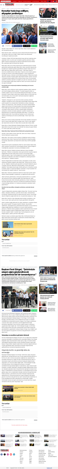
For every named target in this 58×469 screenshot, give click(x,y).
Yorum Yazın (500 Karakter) (7, 245)
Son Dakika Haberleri (52, 456)
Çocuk (30, 456)
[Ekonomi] (48, 271)
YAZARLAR (14, 1)
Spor (21, 456)
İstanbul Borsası (42, 455)
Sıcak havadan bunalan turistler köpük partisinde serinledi (51, 45)
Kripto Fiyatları (42, 459)
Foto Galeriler (41, 451)
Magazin (31, 451)
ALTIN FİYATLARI (36, 1)
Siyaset (21, 453)
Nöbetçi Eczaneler (42, 461)
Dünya (21, 461)
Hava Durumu (41, 462)
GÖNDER (35, 256)
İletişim (45, 1)
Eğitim (30, 459)
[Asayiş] (48, 12)
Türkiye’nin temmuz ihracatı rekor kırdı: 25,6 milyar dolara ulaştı (52, 303)
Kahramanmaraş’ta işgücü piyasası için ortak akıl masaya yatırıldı (47, 297)
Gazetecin (3, 8)
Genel (8, 267)
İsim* (3, 241)
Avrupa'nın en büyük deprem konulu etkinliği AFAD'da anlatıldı (52, 51)
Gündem (21, 451)
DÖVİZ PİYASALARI (27, 1)
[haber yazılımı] (49, 467)
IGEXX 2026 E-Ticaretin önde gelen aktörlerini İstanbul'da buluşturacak (47, 279)
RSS (8, 467)
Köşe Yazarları (42, 450)
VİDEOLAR (20, 1)
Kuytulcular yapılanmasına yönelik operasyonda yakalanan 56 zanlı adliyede (47, 21)
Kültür (30, 462)
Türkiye (30, 450)
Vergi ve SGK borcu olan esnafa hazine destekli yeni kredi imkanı (51, 309)
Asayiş (21, 455)
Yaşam (8, 8)
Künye (42, 1)
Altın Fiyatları (41, 458)
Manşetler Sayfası (42, 453)
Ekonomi (21, 459)
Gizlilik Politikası (51, 451)
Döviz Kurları (41, 456)
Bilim (30, 455)
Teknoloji (21, 458)
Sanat (30, 453)
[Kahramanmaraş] (48, 30)
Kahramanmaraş (23, 450)
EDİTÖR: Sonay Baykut (16, 22)
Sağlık (30, 461)
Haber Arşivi (50, 455)
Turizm (30, 458)
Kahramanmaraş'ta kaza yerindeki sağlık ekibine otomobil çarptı (46, 38)
